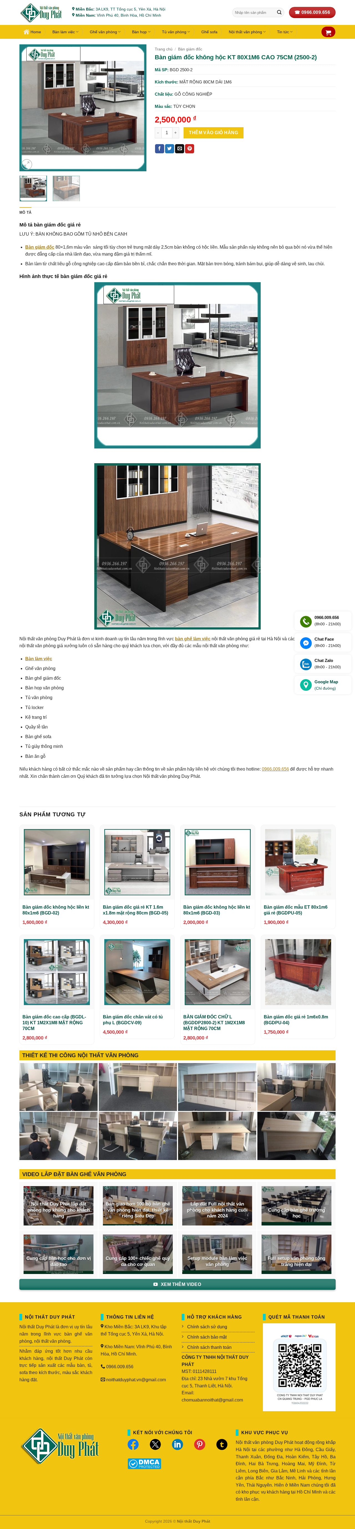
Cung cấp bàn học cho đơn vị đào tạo (58, 1261)
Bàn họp (139, 32)
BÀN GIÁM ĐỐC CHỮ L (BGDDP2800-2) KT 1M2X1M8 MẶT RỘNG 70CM (214, 1023)
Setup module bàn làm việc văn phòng (217, 1261)
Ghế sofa (209, 32)
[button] (328, 33)
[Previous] (29, 108)
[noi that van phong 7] (58, 1087)
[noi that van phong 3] (296, 1087)
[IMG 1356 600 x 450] (217, 1136)
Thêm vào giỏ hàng (213, 132)
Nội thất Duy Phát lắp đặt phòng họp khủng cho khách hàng (58, 1210)
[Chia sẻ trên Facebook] (159, 149)
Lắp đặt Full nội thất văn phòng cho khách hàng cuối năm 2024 (217, 1210)
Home (36, 32)
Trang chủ (164, 49)
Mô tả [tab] (25, 212)
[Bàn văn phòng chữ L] (296, 1136)
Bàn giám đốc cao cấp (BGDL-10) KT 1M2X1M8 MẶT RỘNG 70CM (54, 1023)
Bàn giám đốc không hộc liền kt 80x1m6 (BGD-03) (216, 910)
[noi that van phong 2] (58, 1136)
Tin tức (283, 32)
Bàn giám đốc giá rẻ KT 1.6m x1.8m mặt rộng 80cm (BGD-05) (135, 910)
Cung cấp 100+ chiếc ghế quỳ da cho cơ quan (138, 1261)
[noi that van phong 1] (138, 1136)
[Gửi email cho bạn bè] (179, 149)
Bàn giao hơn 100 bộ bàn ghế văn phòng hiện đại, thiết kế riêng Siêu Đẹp (138, 1210)
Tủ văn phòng (174, 32)
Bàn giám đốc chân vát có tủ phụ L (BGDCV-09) (133, 1020)
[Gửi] (279, 12)
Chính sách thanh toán (209, 1347)
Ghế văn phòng (103, 32)
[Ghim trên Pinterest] (189, 149)
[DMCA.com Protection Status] (144, 1463)
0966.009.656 (275, 769)
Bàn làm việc (63, 32)
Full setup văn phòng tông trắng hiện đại (296, 1261)
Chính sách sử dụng (207, 1326)
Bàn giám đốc (190, 49)
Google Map (326, 684)
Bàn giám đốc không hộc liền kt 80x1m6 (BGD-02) (55, 910)
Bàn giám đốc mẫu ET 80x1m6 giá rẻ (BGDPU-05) (296, 910)
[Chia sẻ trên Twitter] (169, 149)
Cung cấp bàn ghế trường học (296, 1213)
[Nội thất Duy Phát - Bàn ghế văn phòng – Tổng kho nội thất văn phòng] (41, 12)
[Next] (137, 108)
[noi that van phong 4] (217, 1087)
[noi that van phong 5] (138, 1087)
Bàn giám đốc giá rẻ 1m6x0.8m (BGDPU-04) (296, 1020)
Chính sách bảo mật (207, 1337)
